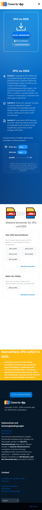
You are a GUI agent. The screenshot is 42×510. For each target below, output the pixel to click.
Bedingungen (7, 431)
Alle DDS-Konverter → (29, 295)
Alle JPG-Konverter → (29, 266)
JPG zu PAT (13, 248)
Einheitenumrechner (9, 486)
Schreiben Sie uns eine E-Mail (13, 479)
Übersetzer (5, 489)
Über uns (5, 481)
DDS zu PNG (13, 288)
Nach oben (33, 506)
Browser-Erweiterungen (10, 491)
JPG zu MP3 (29, 254)
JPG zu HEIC (13, 259)
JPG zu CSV (13, 254)
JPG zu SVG (29, 248)
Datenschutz (6, 433)
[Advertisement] (21, 324)
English (5, 500)
